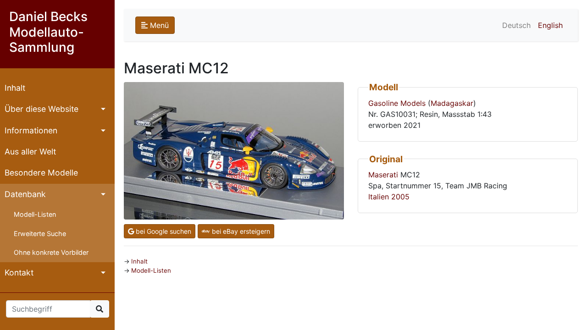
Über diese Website (41, 109)
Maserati (383, 174)
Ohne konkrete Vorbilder (51, 252)
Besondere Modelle (41, 172)
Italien (378, 196)
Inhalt (15, 88)
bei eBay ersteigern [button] (240, 231)
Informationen (31, 130)
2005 (400, 196)
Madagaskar (452, 103)
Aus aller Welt (30, 151)
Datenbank (25, 194)
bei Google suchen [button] (162, 231)
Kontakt (19, 272)
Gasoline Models (397, 103)
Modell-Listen (35, 214)
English (550, 25)
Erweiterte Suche (40, 233)
